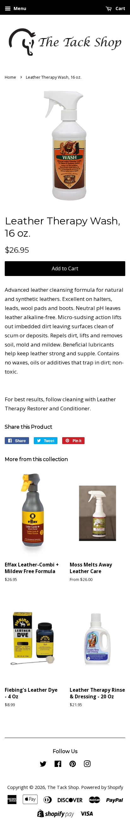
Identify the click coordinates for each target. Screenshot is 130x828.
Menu (19, 8)
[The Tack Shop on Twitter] (43, 765)
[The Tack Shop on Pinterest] (72, 765)
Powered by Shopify (102, 787)
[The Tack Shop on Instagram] (87, 765)
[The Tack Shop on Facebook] (58, 765)
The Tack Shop (63, 787)
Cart (119, 8)
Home (10, 77)
